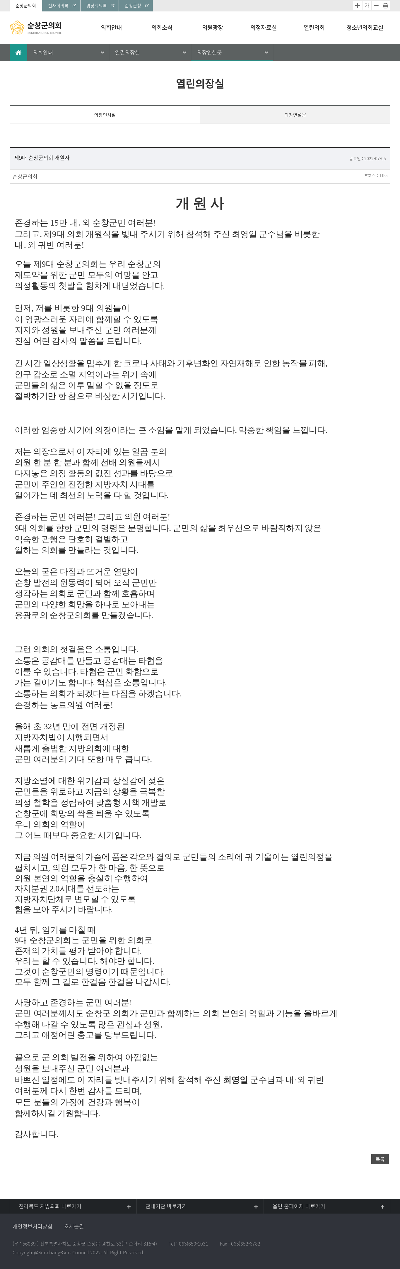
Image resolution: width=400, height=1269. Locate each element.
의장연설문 (209, 52)
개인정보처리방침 (32, 1226)
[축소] (376, 5)
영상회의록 (96, 5)
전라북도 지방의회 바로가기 (50, 1206)
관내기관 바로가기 (166, 1206)
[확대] (357, 5)
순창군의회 (26, 5)
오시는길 (74, 1226)
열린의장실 (127, 52)
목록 (380, 1159)
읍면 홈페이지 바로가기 (299, 1206)
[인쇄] (385, 5)
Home (18, 52)
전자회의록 (58, 5)
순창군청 (133, 5)
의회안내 (43, 52)
